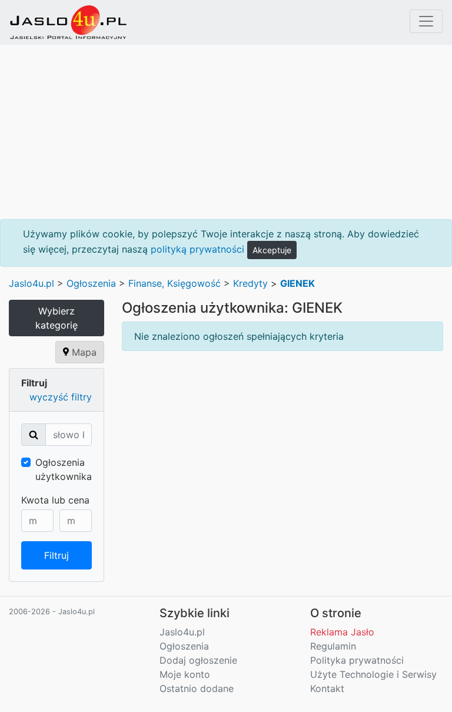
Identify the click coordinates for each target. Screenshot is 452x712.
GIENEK (297, 283)
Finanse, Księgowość (174, 283)
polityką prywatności (197, 249)
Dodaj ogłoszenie (198, 660)
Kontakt (327, 688)
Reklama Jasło (342, 632)
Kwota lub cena (55, 500)
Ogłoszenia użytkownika (63, 469)
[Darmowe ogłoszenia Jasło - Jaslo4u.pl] (68, 22)
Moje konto (184, 674)
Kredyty (250, 283)
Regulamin (333, 646)
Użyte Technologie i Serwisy (373, 674)
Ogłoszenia (91, 283)
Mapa (83, 352)
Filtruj (56, 555)
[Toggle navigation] (426, 21)
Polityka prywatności (357, 660)
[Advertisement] (226, 131)
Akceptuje (271, 250)
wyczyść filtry (60, 397)
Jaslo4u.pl (31, 283)
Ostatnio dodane (196, 688)
